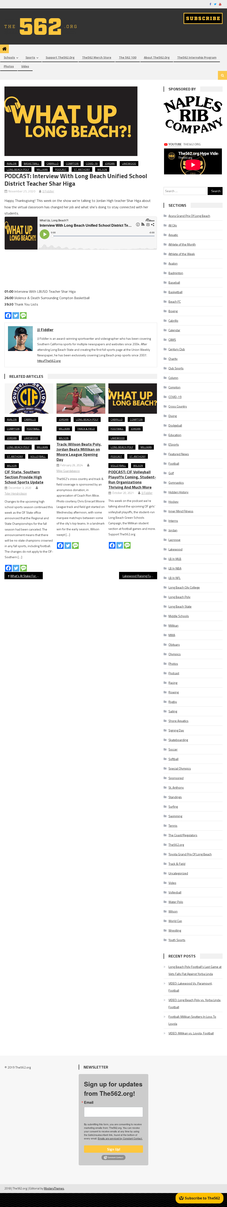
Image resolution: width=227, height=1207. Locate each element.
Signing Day (176, 730)
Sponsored (176, 778)
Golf (171, 473)
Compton (72, 163)
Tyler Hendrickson (16, 493)
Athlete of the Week (181, 254)
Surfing (173, 806)
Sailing (172, 711)
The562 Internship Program (196, 57)
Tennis (172, 825)
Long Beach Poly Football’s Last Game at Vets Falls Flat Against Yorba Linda (194, 970)
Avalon (11, 163)
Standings (175, 797)
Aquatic (173, 234)
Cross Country (177, 406)
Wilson (102, 169)
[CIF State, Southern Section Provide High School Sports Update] (29, 398)
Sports (30, 57)
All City (172, 225)
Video (25, 66)
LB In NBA (174, 568)
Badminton (175, 273)
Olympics (174, 654)
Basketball (31, 163)
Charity (173, 358)
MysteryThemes (54, 1188)
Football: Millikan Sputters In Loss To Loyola (192, 1020)
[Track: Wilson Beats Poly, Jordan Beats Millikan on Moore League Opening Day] (81, 398)
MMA (171, 635)
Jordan (110, 163)
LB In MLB (174, 558)
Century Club (176, 349)
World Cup (175, 920)
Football (33, 429)
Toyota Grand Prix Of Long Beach (190, 854)
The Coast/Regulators (182, 835)
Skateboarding (178, 739)
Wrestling (174, 930)
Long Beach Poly (18, 169)
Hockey (173, 501)
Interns (173, 520)
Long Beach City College (184, 587)
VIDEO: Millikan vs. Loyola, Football (191, 1033)
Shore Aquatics (178, 720)
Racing (172, 682)
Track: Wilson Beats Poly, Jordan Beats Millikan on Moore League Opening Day (79, 451)
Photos (9, 66)
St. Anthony (82, 169)
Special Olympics (179, 768)
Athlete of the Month (182, 244)
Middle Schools (178, 616)
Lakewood (129, 163)
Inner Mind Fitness (180, 511)
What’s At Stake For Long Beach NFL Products (26, 575)
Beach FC (174, 301)
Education (174, 435)
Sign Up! (113, 1149)
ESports (173, 444)
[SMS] (23, 315)
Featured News (178, 454)
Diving (172, 415)
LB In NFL (174, 577)
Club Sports (176, 368)
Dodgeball (175, 425)
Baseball (174, 282)
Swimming (175, 816)
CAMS (172, 339)
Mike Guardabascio (68, 471)
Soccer (173, 749)
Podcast (61, 169)
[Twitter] (15, 315)
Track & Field (86, 429)
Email (88, 1102)
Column (173, 377)
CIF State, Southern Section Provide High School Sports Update (24, 477)
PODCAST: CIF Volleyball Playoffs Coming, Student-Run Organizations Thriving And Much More (132, 479)
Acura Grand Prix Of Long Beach (189, 215)
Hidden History (178, 492)
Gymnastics (176, 482)
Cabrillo (53, 163)
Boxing (173, 311)
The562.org (176, 844)
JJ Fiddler (48, 191)
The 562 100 (127, 57)
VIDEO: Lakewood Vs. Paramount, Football (190, 987)
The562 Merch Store (96, 57)
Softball (173, 759)
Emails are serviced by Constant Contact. (120, 1138)
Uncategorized (178, 873)
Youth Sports (176, 940)
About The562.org (157, 57)
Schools (9, 57)
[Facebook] (8, 315)
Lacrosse (174, 539)
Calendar (174, 330)
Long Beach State (180, 606)
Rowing (173, 692)
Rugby (172, 701)
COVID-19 (92, 163)
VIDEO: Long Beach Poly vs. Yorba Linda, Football (194, 1003)
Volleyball (38, 456)
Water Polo (175, 901)
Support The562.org (60, 57)
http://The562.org (49, 360)
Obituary (174, 644)
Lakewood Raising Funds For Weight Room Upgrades (140, 575)
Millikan (42, 169)
